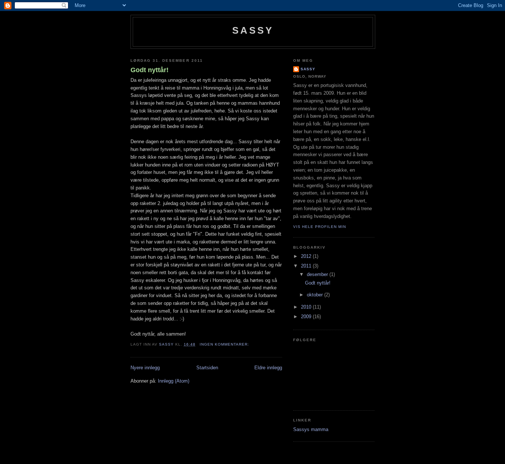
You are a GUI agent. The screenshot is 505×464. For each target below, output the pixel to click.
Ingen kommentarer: (225, 344)
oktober (315, 294)
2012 (307, 256)
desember (318, 274)
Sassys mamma (310, 429)
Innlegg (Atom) (173, 381)
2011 (307, 266)
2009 (307, 316)
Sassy (253, 30)
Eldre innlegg (268, 367)
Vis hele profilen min (319, 227)
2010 (307, 307)
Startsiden (207, 367)
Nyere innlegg (145, 367)
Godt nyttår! (150, 70)
